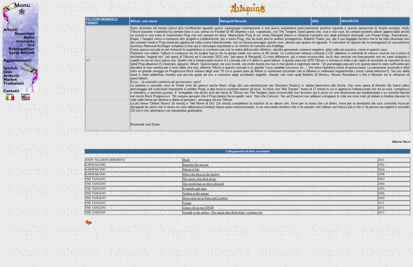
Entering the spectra (195, 164)
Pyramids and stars (194, 188)
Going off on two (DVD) (198, 207)
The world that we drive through (203, 183)
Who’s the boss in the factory (201, 174)
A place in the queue (196, 193)
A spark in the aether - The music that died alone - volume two (222, 212)
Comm (187, 203)
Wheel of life (191, 169)
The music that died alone (199, 179)
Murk (186, 160)
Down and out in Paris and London (205, 198)
